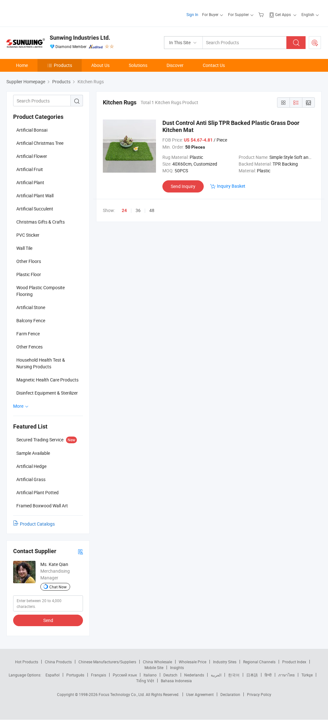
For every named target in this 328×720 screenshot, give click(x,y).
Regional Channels (259, 661)
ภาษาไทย (286, 674)
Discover (175, 65)
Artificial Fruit (29, 169)
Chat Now (58, 586)
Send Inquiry (183, 186)
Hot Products (26, 661)
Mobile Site (153, 667)
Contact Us (214, 65)
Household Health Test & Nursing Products (40, 363)
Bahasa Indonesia (176, 680)
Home (22, 65)
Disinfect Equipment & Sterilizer (47, 393)
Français (98, 674)
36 (138, 210)
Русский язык (125, 674)
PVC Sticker (27, 235)
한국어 (234, 674)
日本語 (252, 674)
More (18, 406)
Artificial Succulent (34, 209)
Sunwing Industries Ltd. (80, 37)
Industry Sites (224, 661)
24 (124, 210)
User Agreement (200, 694)
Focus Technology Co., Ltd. (122, 694)
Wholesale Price (192, 661)
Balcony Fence (30, 320)
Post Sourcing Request (315, 42)
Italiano (150, 674)
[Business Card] (80, 551)
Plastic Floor (28, 274)
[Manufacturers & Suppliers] (47, 12)
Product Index (294, 661)
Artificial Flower (31, 156)
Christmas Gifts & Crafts (40, 222)
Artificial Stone (30, 307)
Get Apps (283, 14)
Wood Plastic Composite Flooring (40, 290)
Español (52, 674)
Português (75, 674)
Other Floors (28, 261)
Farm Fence (28, 334)
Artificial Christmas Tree (39, 143)
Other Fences (29, 347)
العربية (216, 674)
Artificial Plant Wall (34, 195)
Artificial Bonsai (31, 130)
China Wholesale (157, 661)
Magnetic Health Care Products (47, 380)
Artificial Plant (30, 182)
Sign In (192, 14)
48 (151, 210)
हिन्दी (268, 674)
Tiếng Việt (145, 680)
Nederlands (194, 674)
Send (48, 620)
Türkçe (307, 674)
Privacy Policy (259, 694)
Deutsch (170, 674)
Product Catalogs (37, 524)
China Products (58, 661)
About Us (100, 65)
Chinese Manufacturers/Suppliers (107, 661)
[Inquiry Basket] (261, 14)
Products (63, 65)
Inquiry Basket (231, 186)
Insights (177, 667)
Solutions (138, 65)
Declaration (230, 694)
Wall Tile (24, 248)
